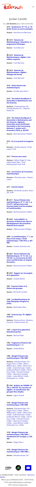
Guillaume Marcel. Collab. (16, 370)
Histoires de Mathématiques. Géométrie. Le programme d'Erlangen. (19, 42)
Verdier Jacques (20, 147)
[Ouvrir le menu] (33, 7)
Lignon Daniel (19, 395)
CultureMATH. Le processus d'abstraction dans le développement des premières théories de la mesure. (19, 222)
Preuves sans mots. (19, 156)
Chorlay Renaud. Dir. (14, 108)
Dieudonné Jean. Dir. (22, 362)
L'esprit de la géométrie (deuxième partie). (18, 331)
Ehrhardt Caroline (21, 190)
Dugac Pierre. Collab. (14, 364)
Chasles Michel (19, 279)
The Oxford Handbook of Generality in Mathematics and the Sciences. (19, 101)
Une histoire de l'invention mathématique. (20, 173)
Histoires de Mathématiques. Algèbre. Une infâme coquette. (18, 57)
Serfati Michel (19, 348)
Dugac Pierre (18, 442)
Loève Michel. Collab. (21, 376)
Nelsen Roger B (20, 160)
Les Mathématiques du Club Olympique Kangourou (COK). (18, 301)
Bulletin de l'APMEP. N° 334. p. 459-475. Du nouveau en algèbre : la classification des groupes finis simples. (19, 388)
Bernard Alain (19, 335)
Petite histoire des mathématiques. (16, 86)
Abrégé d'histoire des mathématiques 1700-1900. (17, 357)
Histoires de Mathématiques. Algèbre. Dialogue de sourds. (17, 72)
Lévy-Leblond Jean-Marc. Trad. (19, 161)
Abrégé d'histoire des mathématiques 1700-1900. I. (18, 451)
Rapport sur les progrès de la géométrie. (19, 274)
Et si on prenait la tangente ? (20, 142)
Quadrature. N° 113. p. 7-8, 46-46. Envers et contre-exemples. (20, 28)
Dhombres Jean (20, 177)
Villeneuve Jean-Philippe (23, 229)
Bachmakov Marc (20, 307)
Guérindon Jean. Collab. (22, 368)
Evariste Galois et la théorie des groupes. (17, 287)
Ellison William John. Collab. (17, 365)
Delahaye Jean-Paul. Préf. (16, 164)
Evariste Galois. (18, 187)
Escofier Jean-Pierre (21, 91)
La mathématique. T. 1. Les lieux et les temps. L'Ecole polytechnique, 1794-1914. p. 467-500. (20, 239)
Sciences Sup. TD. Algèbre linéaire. (19, 315)
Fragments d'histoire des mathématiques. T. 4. (19, 344)
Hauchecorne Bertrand (22, 32)
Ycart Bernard (19, 48)
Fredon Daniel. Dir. (21, 322)
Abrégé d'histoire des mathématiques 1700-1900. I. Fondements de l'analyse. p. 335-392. (19, 435)
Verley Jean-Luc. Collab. (15, 378)
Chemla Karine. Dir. (21, 106)
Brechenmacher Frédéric (23, 134)
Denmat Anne (19, 320)
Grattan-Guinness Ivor (22, 246)
